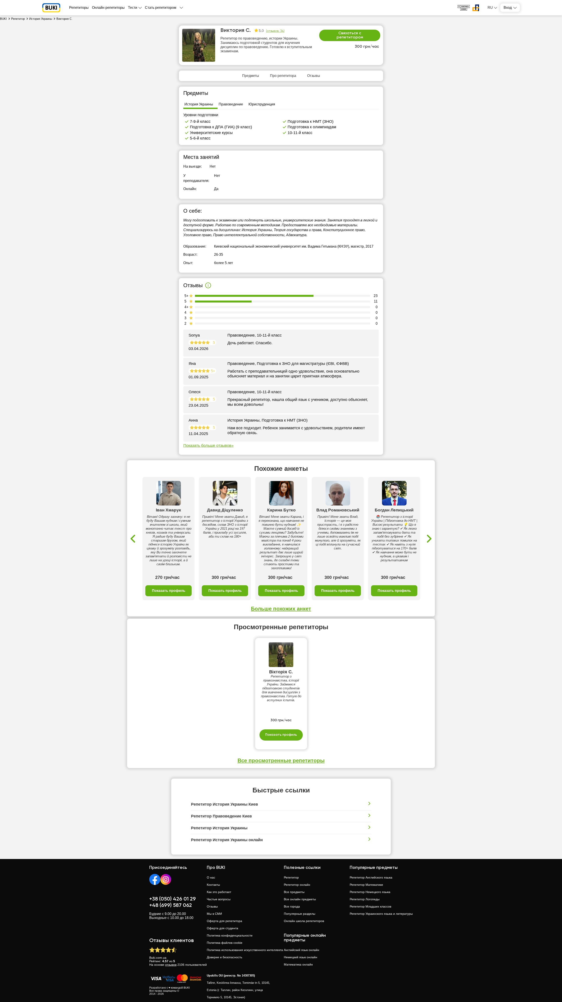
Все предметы (294, 892)
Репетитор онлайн (297, 884)
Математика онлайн (298, 964)
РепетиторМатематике (366, 884)
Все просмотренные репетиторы (281, 760)
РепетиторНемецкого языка (370, 892)
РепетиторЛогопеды (365, 899)
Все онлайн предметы (300, 899)
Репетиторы (79, 7)
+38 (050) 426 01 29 (172, 899)
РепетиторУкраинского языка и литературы (381, 913)
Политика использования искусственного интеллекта (245, 950)
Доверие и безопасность (224, 957)
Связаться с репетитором (350, 35)
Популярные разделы (299, 913)
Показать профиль (168, 591)
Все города (292, 906)
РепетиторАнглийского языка (371, 877)
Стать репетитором (160, 7)
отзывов (171, 964)
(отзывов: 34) (275, 31)
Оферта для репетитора (224, 921)
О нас (211, 877)
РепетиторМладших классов (370, 906)
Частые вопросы (219, 899)
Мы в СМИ (214, 913)
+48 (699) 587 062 (170, 905)
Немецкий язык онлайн (300, 957)
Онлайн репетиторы (108, 7)
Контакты (213, 884)
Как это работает (219, 892)
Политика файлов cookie (224, 942)
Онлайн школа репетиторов (304, 921)
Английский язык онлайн (301, 950)
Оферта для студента (222, 928)
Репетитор (291, 877)
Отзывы (212, 906)
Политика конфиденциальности (229, 935)
